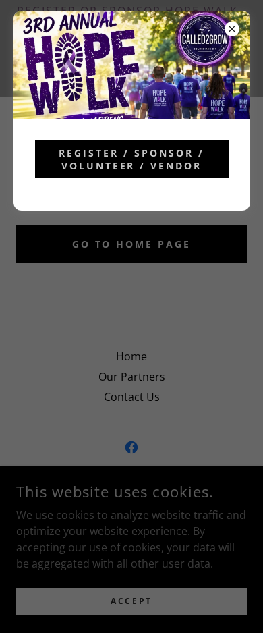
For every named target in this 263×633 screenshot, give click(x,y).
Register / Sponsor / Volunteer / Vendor (131, 159)
